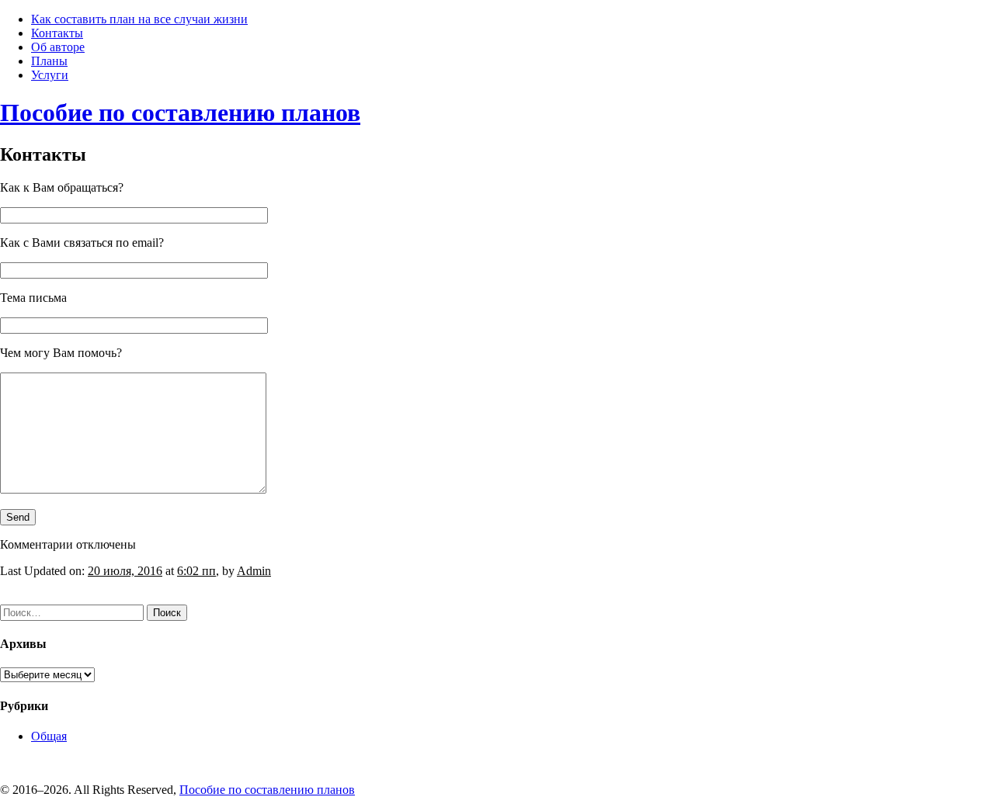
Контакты (57, 33)
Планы (49, 61)
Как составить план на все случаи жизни (139, 19)
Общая (49, 736)
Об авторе (58, 47)
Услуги (49, 74)
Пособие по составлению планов (180, 112)
